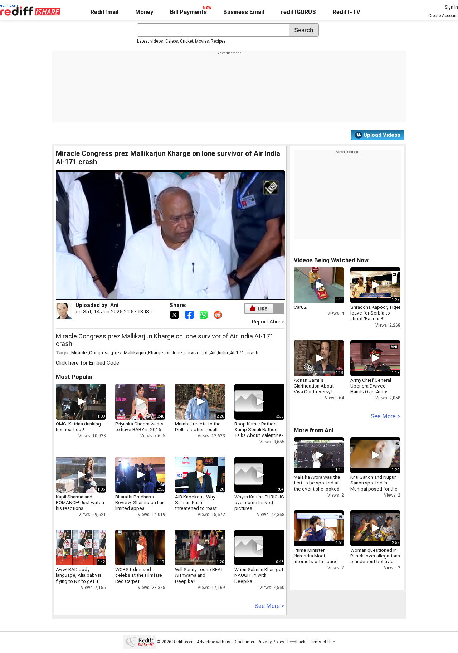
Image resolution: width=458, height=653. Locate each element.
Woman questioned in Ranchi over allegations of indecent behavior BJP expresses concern (375, 561)
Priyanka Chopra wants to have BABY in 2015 (139, 426)
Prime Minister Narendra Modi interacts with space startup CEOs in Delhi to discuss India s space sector (319, 564)
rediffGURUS (298, 12)
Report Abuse (268, 321)
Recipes (218, 41)
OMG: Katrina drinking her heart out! (78, 426)
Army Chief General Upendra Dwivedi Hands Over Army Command (370, 388)
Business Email (243, 12)
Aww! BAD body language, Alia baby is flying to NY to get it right (79, 578)
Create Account (443, 15)
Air (213, 352)
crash (252, 352)
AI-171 (237, 352)
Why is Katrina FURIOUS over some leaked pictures (259, 502)
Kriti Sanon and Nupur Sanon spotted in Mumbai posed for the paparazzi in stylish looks (374, 488)
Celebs (171, 41)
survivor (192, 352)
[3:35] (248, 401)
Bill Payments (188, 12)
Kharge (155, 352)
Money (144, 12)
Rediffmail (104, 12)
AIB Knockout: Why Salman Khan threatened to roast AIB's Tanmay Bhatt (196, 505)
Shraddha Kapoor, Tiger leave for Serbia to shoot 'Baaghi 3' (375, 312)
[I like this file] (259, 308)
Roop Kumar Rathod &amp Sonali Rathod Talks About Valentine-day (258, 432)
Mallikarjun (135, 352)
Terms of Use (321, 641)
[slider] (162, 295)
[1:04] (248, 474)
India (223, 352)
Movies (202, 41)
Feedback (296, 641)
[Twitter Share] (175, 314)
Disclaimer (244, 641)
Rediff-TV (346, 12)
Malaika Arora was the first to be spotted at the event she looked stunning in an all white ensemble (317, 488)
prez (117, 352)
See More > (269, 606)
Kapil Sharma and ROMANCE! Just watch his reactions (80, 502)
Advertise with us (213, 641)
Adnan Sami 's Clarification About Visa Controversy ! (314, 385)
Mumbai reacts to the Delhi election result (198, 426)
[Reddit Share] (218, 314)
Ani (114, 305)
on (168, 352)
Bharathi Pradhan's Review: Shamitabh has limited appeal (140, 502)
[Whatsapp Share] (205, 314)
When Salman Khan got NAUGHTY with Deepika (258, 575)
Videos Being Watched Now (331, 260)
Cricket (186, 41)
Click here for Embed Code (87, 363)
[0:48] (248, 547)
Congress (99, 352)
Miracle (79, 352)
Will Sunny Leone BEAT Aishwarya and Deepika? (199, 575)
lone (177, 352)
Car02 (300, 307)
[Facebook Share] (190, 314)
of (205, 352)
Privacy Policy (271, 641)
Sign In (451, 7)
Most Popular (74, 377)
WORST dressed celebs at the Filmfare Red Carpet (138, 575)
